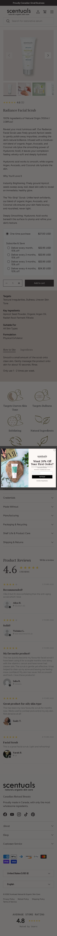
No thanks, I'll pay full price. (42, 480)
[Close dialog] (54, 450)
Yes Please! (42, 476)
